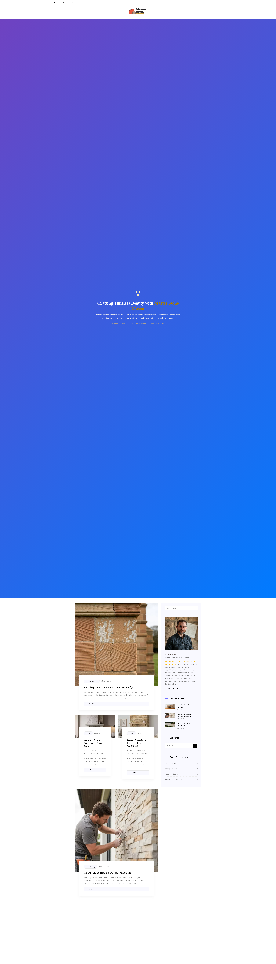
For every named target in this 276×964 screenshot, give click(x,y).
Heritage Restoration (92, 681)
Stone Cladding (90, 867)
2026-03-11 (142, 916)
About (72, 2)
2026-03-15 (100, 916)
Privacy (62, 2)
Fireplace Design (89, 733)
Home (54, 2)
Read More (90, 704)
